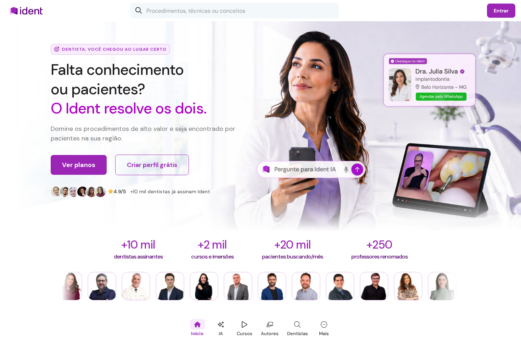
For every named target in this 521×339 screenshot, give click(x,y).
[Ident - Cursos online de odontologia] (28, 10)
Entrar (501, 10)
